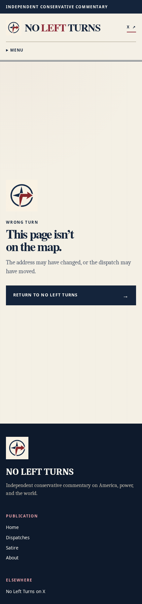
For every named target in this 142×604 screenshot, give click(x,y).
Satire (12, 548)
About (12, 557)
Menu (17, 50)
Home (12, 527)
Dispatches (18, 537)
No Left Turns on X (25, 591)
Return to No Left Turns (71, 295)
